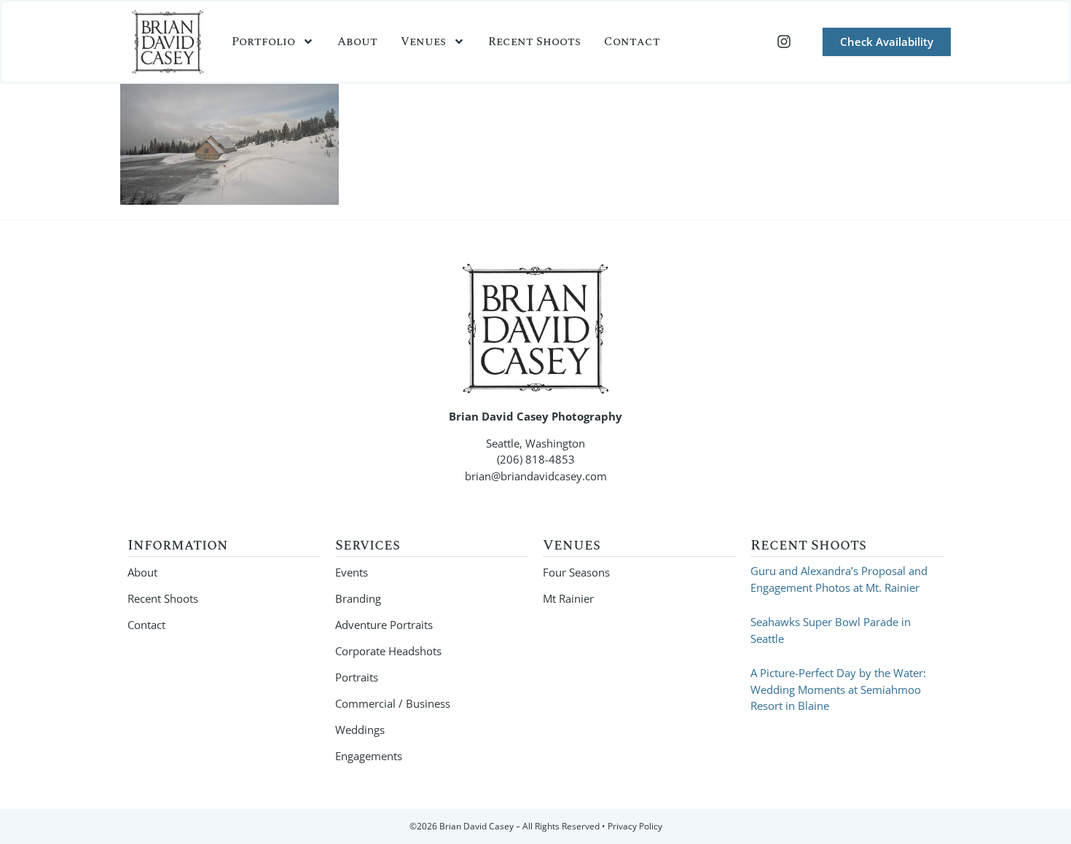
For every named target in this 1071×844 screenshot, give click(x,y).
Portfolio (263, 41)
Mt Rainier (568, 598)
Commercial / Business (392, 703)
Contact (632, 41)
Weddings (360, 729)
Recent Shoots (534, 41)
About (357, 41)
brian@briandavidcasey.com (536, 476)
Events (351, 572)
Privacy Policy (635, 826)
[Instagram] (784, 41)
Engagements (368, 756)
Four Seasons (576, 572)
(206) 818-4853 (536, 459)
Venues (423, 41)
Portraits (356, 677)
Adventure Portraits (384, 624)
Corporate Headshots (388, 651)
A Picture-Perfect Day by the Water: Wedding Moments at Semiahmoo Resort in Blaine (838, 689)
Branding (358, 598)
